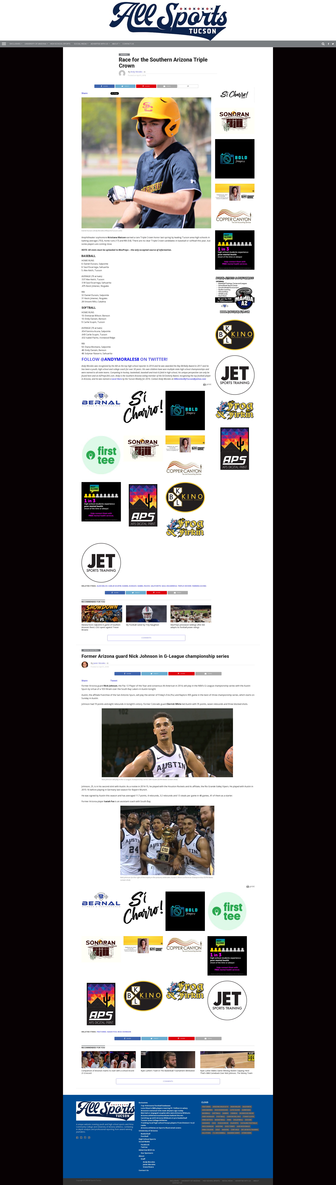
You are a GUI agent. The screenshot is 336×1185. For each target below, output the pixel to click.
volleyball (238, 1120)
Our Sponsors (147, 1153)
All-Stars (206, 1133)
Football (144, 1136)
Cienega (234, 1113)
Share (85, 93)
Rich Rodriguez (221, 1110)
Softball (216, 1113)
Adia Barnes (207, 1110)
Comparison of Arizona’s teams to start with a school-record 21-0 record (108, 1071)
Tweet (113, 680)
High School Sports (60, 44)
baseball (206, 1113)
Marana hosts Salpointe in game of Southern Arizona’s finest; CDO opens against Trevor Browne (101, 627)
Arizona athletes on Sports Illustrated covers (161, 1128)
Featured (101, 1032)
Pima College (207, 1130)
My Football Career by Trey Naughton (142, 625)
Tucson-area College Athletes (154, 1120)
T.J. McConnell (219, 1133)
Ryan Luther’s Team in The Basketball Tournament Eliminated (168, 1070)
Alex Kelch (102, 586)
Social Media (80, 44)
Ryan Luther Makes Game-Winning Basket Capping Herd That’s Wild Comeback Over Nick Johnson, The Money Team (226, 1071)
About (115, 44)
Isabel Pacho (143, 586)
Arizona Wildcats (220, 1107)
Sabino (225, 1113)
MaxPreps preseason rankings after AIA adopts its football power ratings (187, 626)
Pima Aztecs (207, 1120)
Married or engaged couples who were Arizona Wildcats (165, 1113)
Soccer (248, 1120)
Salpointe (156, 586)
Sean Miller (235, 1107)
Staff (143, 1159)
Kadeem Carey (233, 1133)
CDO (214, 1123)
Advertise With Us (99, 44)
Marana (225, 1130)
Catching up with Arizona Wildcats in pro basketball (164, 1118)
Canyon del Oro (233, 1116)
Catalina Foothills (249, 1123)
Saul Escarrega (169, 586)
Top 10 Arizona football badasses (155, 1105)
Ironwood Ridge (246, 1113)
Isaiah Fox (112, 1032)
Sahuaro (206, 1123)
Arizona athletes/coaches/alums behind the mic (162, 1115)
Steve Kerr (246, 1133)
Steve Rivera (148, 1167)
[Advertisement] (234, 514)
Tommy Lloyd (248, 1116)
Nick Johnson (124, 1032)
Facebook (145, 1144)
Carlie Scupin (114, 586)
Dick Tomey (230, 1126)
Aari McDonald (243, 1126)
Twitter (144, 1147)
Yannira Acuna (199, 586)
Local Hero (116, 378)
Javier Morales (99, 663)
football (221, 1116)
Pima (229, 1120)
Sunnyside (246, 1110)
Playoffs (234, 1123)
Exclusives (15, 44)
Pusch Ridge (223, 1123)
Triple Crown (184, 586)
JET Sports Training (249, 1130)
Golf (218, 1130)
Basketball (145, 1134)
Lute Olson (235, 1110)
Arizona (219, 1126)
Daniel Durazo (129, 586)
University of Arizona (35, 44)
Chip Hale (235, 1130)
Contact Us (128, 44)
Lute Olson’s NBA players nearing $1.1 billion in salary (164, 1108)
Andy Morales (136, 71)
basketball (220, 1120)
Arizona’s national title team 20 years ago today (162, 1110)
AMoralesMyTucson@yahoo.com (190, 378)
